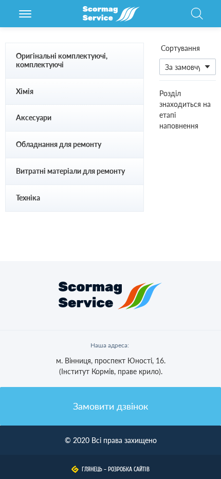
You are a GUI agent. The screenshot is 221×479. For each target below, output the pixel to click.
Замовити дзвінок (110, 406)
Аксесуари (33, 117)
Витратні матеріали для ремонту (70, 171)
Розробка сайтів (129, 469)
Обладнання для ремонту (58, 144)
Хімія (24, 91)
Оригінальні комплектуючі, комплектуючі (61, 60)
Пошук (197, 19)
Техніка (28, 197)
